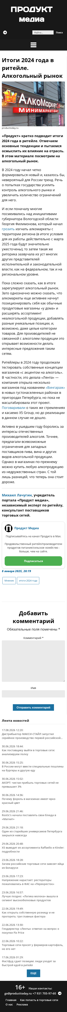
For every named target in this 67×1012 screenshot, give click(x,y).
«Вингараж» (55, 387)
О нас (9, 1004)
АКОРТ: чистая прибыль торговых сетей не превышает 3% (30, 784)
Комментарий (33, 638)
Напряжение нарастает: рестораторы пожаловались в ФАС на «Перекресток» (28, 882)
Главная (11, 1000)
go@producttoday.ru (18, 993)
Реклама (22, 1004)
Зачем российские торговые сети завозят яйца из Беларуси (33, 865)
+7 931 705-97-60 (44, 993)
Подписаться (33, 561)
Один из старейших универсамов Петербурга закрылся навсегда (32, 833)
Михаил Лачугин (17, 495)
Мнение (9, 580)
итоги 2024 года (28, 580)
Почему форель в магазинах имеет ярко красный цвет (28, 801)
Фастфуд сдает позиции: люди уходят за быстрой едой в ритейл (29, 963)
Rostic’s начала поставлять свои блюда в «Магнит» (29, 817)
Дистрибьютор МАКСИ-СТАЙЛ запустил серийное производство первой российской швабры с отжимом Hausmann (31, 736)
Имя (33, 688)
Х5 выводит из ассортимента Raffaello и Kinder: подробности (33, 849)
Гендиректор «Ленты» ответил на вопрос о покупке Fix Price (30, 930)
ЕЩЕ (33, 973)
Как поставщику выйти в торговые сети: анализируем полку (28, 752)
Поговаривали (13, 407)
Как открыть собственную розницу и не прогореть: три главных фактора (28, 914)
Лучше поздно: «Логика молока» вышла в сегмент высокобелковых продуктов (30, 898)
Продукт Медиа (26, 528)
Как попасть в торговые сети (39, 1000)
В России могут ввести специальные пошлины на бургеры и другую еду (32, 768)
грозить (8, 229)
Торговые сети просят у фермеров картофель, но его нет (32, 947)
